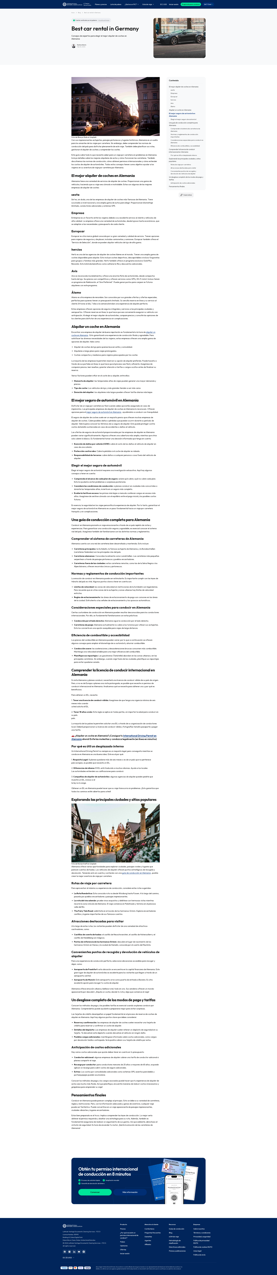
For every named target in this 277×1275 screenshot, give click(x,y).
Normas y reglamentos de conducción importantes (184, 135)
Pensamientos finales (177, 186)
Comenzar (95, 1192)
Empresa (174, 93)
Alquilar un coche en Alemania (180, 110)
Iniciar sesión (125, 1253)
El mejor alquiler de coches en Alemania (183, 87)
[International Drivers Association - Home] (72, 4)
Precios (123, 1229)
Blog (79, 12)
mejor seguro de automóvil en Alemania (103, 412)
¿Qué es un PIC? (131, 4)
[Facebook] (65, 1252)
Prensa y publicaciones (177, 1251)
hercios (173, 100)
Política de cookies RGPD (202, 1247)
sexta (173, 90)
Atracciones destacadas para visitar (183, 168)
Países (122, 1242)
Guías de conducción (176, 1229)
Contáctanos (149, 1229)
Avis (172, 103)
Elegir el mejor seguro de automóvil (183, 119)
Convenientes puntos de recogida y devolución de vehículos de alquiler (183, 172)
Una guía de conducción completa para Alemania (183, 124)
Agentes (148, 1240)
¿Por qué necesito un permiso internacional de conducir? (129, 1235)
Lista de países (115, 4)
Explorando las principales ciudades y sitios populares (185, 160)
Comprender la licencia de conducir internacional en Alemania (182, 150)
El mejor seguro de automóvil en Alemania (182, 114)
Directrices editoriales (177, 1247)
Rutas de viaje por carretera (181, 165)
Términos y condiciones (201, 1233)
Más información (130, 1192)
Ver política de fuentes (103, 20)
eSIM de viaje (174, 1237)
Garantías (148, 1237)
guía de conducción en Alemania (136, 873)
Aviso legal (197, 1251)
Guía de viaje (147, 4)
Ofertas (123, 1249)
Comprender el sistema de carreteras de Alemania (185, 130)
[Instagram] (69, 1252)
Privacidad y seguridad (201, 1237)
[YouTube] (79, 1252)
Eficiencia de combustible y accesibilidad (185, 146)
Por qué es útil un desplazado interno (184, 155)
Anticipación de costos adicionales (183, 183)
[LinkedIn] (74, 1252)
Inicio (73, 12)
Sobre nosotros (199, 1229)
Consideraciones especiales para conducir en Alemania (187, 141)
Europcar (174, 97)
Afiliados (148, 1244)
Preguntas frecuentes (153, 1233)
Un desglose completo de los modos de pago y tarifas (186, 178)
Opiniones (124, 1246)
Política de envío (199, 1255)
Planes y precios (101, 4)
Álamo (173, 106)
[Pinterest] (84, 1252)
